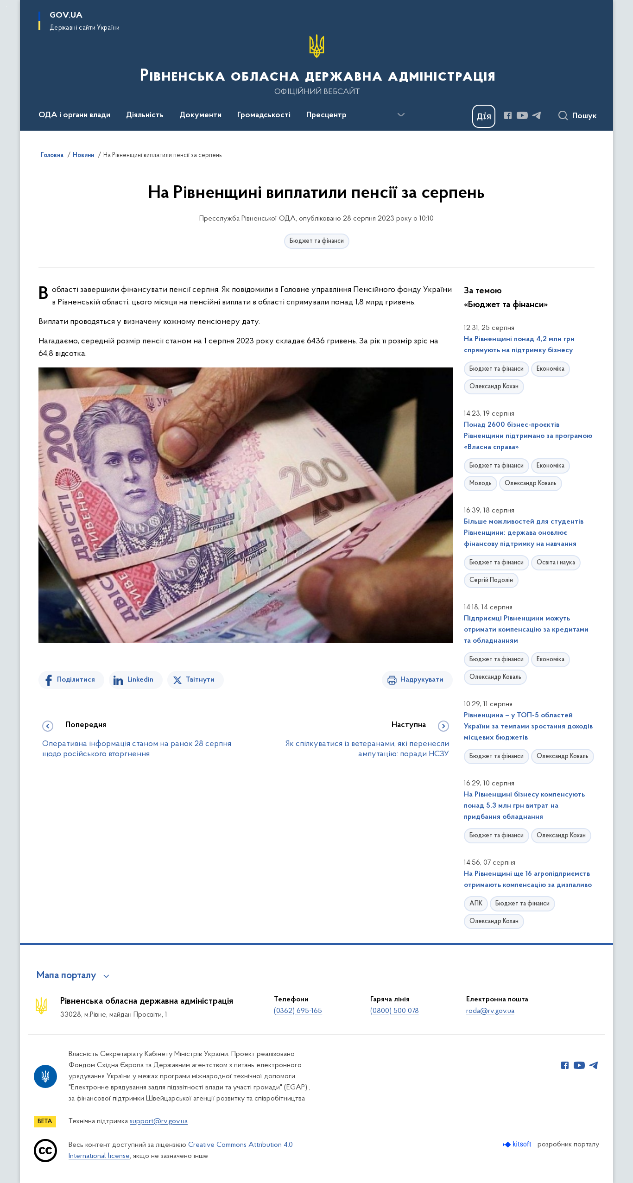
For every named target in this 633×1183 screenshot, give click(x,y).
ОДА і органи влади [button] (74, 115)
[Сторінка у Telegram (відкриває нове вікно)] (536, 115)
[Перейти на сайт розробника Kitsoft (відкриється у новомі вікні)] (518, 1144)
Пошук (584, 116)
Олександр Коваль (531, 483)
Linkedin (140, 679)
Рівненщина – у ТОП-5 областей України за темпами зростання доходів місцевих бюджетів (528, 726)
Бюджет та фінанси (317, 241)
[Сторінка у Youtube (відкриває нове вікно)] (522, 115)
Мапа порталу (66, 976)
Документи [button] (200, 115)
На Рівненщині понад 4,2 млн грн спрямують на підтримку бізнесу (519, 344)
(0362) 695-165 (298, 1011)
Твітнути (200, 679)
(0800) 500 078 (394, 1011)
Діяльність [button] (145, 115)
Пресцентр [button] (326, 115)
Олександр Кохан (494, 386)
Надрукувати (421, 679)
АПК (475, 903)
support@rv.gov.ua (159, 1121)
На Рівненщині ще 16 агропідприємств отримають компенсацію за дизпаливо (528, 879)
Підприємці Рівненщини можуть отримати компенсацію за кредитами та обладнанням (526, 630)
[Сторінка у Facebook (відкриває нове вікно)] (507, 115)
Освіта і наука (556, 562)
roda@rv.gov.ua (490, 1011)
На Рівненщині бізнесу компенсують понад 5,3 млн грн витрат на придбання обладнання (524, 806)
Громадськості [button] (264, 115)
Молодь (480, 483)
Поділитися (76, 679)
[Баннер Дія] (483, 116)
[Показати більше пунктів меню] (401, 115)
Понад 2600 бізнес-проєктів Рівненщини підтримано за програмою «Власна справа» (528, 436)
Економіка (550, 369)
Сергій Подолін (491, 580)
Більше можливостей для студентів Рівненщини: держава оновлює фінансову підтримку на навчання (523, 533)
